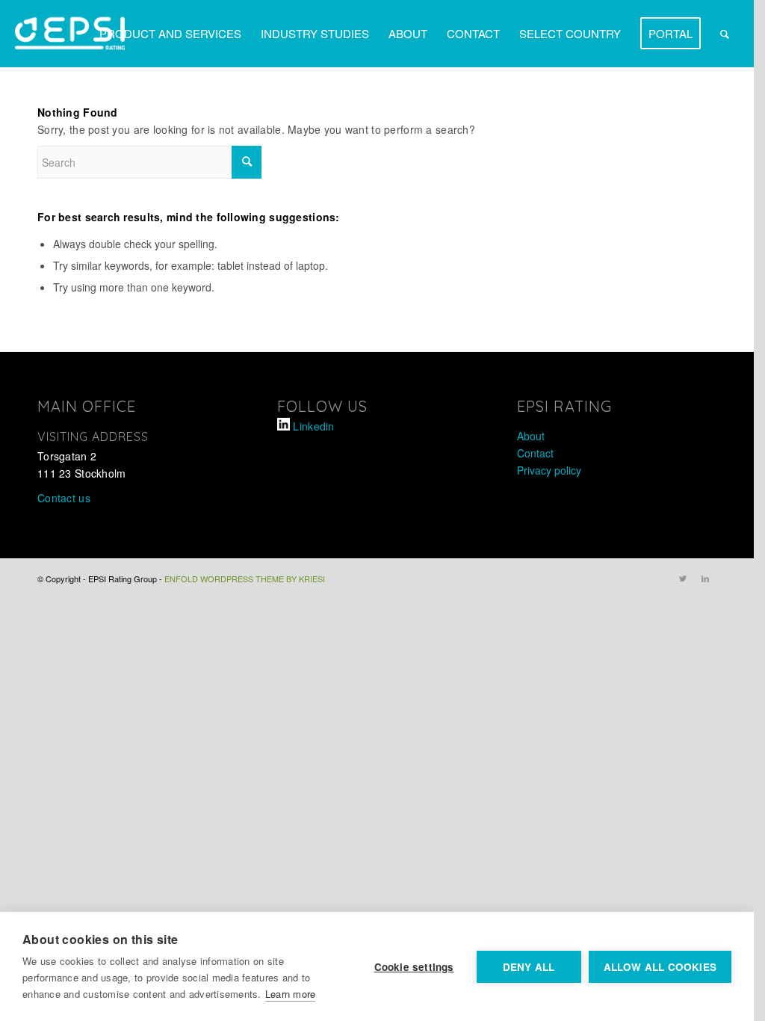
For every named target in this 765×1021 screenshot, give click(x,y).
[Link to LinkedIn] (705, 578)
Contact (535, 452)
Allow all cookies (660, 967)
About (531, 435)
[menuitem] (170, 34)
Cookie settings (414, 967)
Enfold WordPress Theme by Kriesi (244, 578)
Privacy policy (549, 470)
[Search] (724, 34)
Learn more (290, 994)
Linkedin (313, 426)
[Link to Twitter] (683, 578)
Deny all (529, 967)
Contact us (63, 497)
